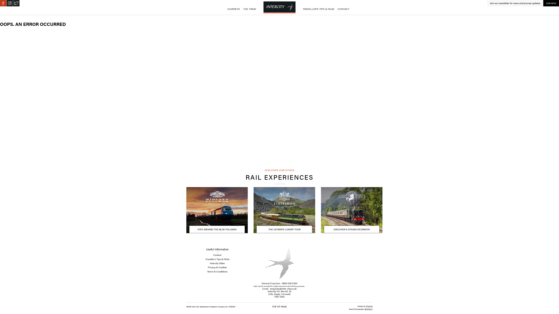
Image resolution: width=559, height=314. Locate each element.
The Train (249, 9)
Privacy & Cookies (217, 267)
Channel (369, 306)
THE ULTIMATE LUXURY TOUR (284, 229)
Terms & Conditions (217, 271)
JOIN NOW (551, 3)
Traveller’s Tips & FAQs (318, 9)
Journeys (233, 9)
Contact (343, 9)
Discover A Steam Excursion (352, 229)
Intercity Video (217, 263)
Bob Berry (369, 309)
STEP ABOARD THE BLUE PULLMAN (217, 229)
